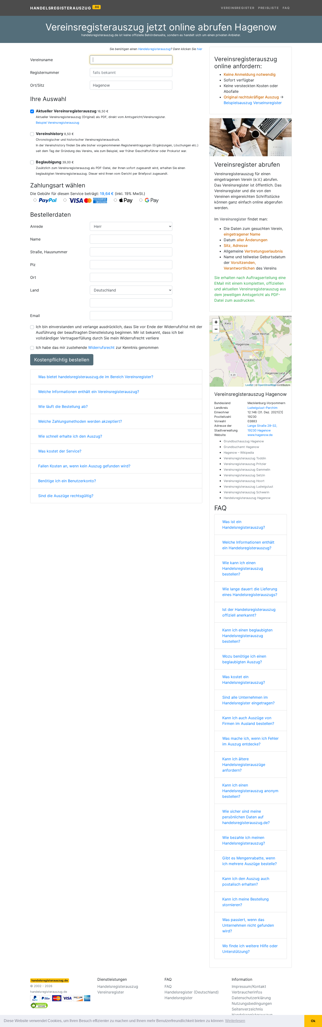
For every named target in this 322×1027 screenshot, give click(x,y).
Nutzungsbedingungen (252, 1003)
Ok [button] (313, 1021)
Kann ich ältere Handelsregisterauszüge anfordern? (243, 765)
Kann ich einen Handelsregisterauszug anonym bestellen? (250, 791)
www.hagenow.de (260, 435)
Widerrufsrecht (101, 347)
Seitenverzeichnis (247, 1009)
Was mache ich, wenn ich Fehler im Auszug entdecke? (250, 741)
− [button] (216, 329)
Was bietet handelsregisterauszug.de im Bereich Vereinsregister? (95, 376)
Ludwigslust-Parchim (262, 408)
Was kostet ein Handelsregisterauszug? (243, 679)
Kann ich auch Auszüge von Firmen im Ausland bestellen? (248, 720)
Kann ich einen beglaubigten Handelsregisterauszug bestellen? (247, 636)
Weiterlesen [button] (235, 1021)
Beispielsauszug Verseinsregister (253, 102)
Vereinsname (41, 59)
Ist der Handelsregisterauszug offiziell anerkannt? (249, 612)
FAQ (286, 8)
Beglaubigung (55, 162)
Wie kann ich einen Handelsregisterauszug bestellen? (242, 568)
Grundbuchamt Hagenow (241, 447)
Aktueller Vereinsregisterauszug (72, 111)
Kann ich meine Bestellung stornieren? (245, 902)
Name (35, 239)
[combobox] (131, 59)
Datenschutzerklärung (251, 997)
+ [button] (216, 322)
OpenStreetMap (267, 385)
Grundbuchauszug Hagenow (244, 441)
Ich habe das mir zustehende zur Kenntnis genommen (97, 347)
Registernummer (44, 72)
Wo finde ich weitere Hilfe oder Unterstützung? (250, 948)
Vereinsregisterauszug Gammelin (247, 469)
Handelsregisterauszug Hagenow (247, 498)
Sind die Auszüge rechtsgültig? (65, 495)
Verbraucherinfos (247, 992)
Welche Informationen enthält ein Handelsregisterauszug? (248, 545)
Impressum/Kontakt (249, 986)
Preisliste (268, 8)
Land (34, 290)
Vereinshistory (55, 133)
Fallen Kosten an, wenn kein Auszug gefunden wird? (84, 466)
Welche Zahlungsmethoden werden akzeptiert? (80, 421)
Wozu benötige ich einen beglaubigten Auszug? (244, 659)
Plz (33, 264)
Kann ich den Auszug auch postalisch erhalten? (245, 881)
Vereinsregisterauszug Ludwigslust (248, 486)
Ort (33, 277)
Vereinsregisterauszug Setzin (244, 475)
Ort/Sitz (37, 85)
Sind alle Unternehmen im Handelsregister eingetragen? (248, 700)
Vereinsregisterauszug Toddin (245, 458)
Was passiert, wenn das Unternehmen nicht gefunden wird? (248, 925)
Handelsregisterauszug (64, 7)
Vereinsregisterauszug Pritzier (245, 464)
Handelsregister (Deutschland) (192, 992)
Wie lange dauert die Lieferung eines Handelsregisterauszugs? (249, 592)
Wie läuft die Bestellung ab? (63, 406)
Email (35, 315)
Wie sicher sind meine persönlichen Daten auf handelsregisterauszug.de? (246, 817)
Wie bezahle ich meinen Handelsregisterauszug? (243, 840)
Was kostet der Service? (59, 451)
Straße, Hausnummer (48, 251)
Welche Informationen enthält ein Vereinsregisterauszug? (88, 391)
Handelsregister (179, 997)
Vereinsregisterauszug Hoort (244, 481)
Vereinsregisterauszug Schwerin (246, 492)
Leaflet (249, 385)
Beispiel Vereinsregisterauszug (57, 122)
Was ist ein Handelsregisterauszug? (243, 524)
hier (199, 49)
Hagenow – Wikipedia (239, 452)
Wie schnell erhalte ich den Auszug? (70, 436)
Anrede (36, 226)
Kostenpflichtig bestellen (61, 360)
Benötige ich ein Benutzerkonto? (67, 480)
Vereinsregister (237, 8)
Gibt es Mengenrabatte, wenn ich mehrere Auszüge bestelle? (249, 861)
